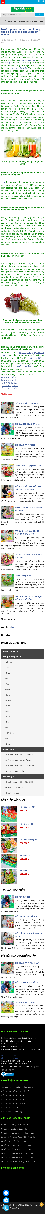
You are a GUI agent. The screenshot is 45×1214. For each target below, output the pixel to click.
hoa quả (8, 63)
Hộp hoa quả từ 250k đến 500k (19, 782)
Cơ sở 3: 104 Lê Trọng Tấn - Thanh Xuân (17, 1133)
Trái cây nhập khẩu (13, 889)
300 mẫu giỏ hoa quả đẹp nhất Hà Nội (17, 1087)
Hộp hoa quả (8, 776)
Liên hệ (41, 1)
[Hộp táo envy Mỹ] (9, 814)
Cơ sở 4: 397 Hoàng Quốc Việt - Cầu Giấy (18, 1137)
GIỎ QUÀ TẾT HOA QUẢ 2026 (27, 424)
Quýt (8, 689)
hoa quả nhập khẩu (18, 68)
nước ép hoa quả (27, 60)
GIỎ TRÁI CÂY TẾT (22, 897)
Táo (3, 182)
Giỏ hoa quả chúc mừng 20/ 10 (14, 1099)
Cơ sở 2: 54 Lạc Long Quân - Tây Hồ (15, 1129)
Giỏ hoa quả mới (10, 651)
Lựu (8, 727)
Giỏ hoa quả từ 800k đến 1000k (20, 765)
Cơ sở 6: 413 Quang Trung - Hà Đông (16, 1145)
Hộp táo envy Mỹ (27, 807)
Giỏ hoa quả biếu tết (9, 1107)
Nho (8, 673)
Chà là (9, 738)
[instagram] (13, 1070)
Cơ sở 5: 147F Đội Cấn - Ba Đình (14, 1141)
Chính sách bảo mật (9, 1058)
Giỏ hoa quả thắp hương (11, 1111)
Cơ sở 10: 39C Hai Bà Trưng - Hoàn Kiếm (18, 1161)
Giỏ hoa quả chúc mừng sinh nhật (15, 1091)
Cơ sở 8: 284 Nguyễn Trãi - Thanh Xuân (17, 1153)
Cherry (9, 662)
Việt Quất (10, 733)
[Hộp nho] (9, 876)
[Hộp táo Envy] (9, 861)
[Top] (42, 1204)
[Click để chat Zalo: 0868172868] (6, 1200)
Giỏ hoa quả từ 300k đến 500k (19, 755)
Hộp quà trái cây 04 (28, 839)
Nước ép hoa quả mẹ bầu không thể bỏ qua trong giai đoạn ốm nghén (21, 31)
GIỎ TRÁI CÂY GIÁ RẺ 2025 (26, 916)
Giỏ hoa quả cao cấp (15, 771)
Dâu (8, 744)
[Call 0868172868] (6, 1208)
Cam (8, 684)
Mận (8, 711)
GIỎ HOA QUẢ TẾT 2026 (25, 445)
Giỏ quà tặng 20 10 (23, 575)
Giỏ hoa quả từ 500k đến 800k (19, 760)
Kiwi (8, 695)
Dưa (8, 705)
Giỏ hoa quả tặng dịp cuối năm (28, 465)
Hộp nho (24, 870)
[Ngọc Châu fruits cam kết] (22, 9)
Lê (7, 678)
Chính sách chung (8, 1055)
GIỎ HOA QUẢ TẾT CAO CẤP (27, 403)
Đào (8, 716)
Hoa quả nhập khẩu (11, 657)
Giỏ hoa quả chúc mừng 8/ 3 (13, 1103)
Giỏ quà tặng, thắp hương (15, 1080)
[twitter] (6, 1070)
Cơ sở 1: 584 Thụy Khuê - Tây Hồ (14, 1125)
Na (7, 722)
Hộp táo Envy (26, 855)
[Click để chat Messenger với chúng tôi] (6, 1193)
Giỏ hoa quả (8, 749)
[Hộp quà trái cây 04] (9, 845)
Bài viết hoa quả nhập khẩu (31, 21)
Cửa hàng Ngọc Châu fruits (15, 1118)
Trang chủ (11, 21)
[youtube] (10, 1070)
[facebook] (3, 1070)
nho (28, 264)
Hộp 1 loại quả (12, 793)
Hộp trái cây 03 (26, 824)
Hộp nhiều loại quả (14, 787)
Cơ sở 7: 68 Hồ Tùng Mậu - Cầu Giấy (16, 1149)
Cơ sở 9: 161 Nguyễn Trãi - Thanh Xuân (17, 1157)
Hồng (8, 700)
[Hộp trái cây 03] (9, 830)
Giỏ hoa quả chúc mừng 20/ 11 (14, 1095)
